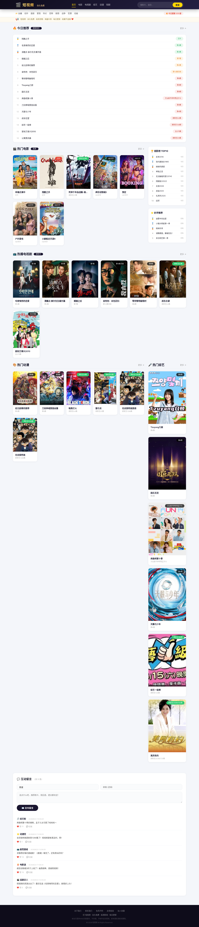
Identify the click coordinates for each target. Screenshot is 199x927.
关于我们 (77, 911)
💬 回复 (29, 826)
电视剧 (88, 4)
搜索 (178, 5)
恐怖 (51, 13)
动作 (26, 13)
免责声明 (99, 911)
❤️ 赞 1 (20, 842)
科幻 (45, 13)
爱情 (39, 13)
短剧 (108, 4)
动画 (76, 13)
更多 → (183, 28)
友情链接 (110, 911)
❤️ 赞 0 (20, 887)
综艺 (95, 4)
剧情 (57, 13)
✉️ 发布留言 (27, 808)
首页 (74, 4)
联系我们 (88, 911)
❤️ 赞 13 (20, 872)
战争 (64, 13)
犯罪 (70, 13)
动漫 (102, 4)
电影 (80, 4)
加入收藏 (121, 911)
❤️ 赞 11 (20, 826)
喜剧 (32, 13)
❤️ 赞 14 (20, 857)
